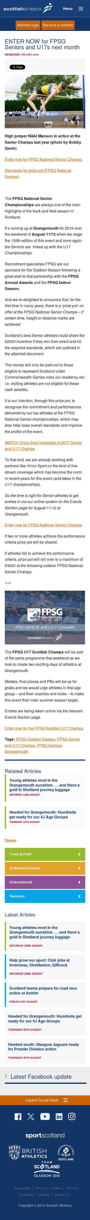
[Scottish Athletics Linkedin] (59, 1116)
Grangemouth (16, 751)
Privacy (41, 1188)
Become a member (58, 25)
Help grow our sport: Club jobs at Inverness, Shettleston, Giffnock (39, 962)
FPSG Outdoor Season (35, 739)
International (21, 882)
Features (17, 896)
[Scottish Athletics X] (31, 1116)
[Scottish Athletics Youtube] (45, 1116)
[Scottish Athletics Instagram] (72, 1116)
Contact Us (62, 1195)
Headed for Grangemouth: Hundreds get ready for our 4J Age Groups (42, 814)
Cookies (56, 1188)
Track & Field (20, 854)
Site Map (44, 1195)
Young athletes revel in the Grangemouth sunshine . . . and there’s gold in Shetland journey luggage (44, 784)
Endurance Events (25, 868)
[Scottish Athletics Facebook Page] (18, 1116)
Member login (28, 25)
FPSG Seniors (49, 745)
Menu (79, 9)
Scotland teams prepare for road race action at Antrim (43, 990)
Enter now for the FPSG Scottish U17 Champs (44, 728)
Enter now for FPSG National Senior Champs (43, 159)
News (11, 840)
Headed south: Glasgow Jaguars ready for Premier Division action (43, 1047)
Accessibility (22, 1188)
